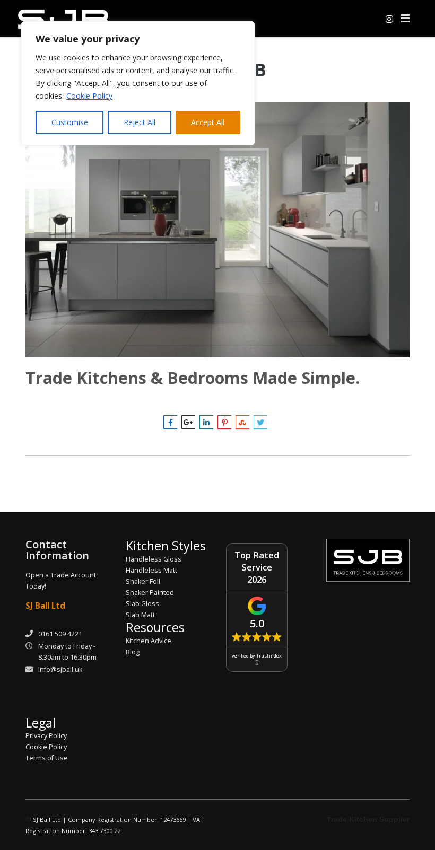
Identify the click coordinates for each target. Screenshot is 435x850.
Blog (133, 651)
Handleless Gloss (153, 559)
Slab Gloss (142, 603)
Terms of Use (46, 758)
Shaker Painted (150, 592)
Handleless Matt (151, 570)
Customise (69, 122)
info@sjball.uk (60, 669)
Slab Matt (140, 614)
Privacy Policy (46, 735)
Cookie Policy (89, 96)
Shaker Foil (143, 581)
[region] (138, 83)
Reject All (139, 122)
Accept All (207, 122)
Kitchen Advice (148, 640)
